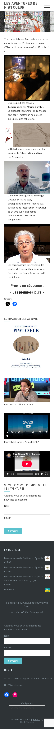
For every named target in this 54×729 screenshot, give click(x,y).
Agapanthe (17, 157)
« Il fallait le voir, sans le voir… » (24, 149)
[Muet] (41, 473)
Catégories (27, 703)
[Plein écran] (46, 473)
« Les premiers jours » (27, 292)
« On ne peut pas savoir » (21, 102)
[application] (27, 464)
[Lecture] (7, 473)
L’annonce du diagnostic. (21, 195)
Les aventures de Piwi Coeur (20, 5)
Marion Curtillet (35, 106)
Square (36, 719)
